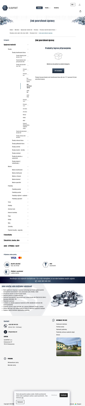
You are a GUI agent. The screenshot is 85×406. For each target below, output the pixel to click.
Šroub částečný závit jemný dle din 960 (21, 60)
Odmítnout (54, 395)
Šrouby (10, 49)
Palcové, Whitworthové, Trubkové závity (26, 126)
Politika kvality (60, 327)
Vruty (9, 202)
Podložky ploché (16, 189)
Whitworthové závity (13, 362)
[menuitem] (39, 8)
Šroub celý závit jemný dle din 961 (21, 132)
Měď (24, 120)
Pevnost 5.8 (25, 70)
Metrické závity (12, 365)
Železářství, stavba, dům (11, 240)
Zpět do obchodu (58, 70)
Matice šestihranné (17, 170)
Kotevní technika (12, 212)
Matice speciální (16, 182)
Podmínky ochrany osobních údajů (65, 332)
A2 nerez (25, 108)
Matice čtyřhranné (17, 173)
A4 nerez (25, 111)
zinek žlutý (28, 95)
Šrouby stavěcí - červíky (18, 150)
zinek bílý (28, 91)
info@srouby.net (12, 332)
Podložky (10, 186)
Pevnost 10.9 (25, 100)
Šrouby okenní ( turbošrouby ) (16, 162)
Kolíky (9, 219)
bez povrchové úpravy (28, 80)
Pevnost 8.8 (25, 74)
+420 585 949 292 (44, 281)
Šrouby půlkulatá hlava (18, 143)
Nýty (9, 223)
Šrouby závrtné (16, 147)
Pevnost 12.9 (25, 105)
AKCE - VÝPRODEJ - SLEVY (11, 246)
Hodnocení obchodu (61, 324)
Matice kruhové (16, 179)
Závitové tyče (11, 209)
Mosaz (24, 114)
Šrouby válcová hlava (17, 140)
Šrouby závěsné (16, 153)
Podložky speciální (17, 199)
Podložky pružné (16, 192)
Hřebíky (10, 205)
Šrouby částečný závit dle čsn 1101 (21, 56)
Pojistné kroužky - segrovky (15, 230)
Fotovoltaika (8, 235)
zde (22, 398)
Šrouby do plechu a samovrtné (17, 157)
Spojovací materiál (10, 45)
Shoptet (79, 404)
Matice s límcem (16, 176)
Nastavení (20, 402)
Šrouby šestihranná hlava (19, 52)
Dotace (58, 335)
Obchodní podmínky (61, 329)
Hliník (24, 117)
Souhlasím (63, 395)
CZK (72, 4)
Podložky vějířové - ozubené (19, 195)
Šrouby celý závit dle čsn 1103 (21, 65)
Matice (10, 166)
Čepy (9, 216)
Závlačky (10, 226)
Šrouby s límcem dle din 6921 (20, 136)
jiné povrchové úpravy (28, 86)
